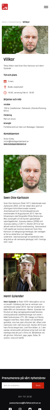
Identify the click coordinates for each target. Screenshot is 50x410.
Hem (4, 22)
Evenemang (15, 22)
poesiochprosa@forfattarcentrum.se (25, 403)
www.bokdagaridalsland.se (15, 144)
